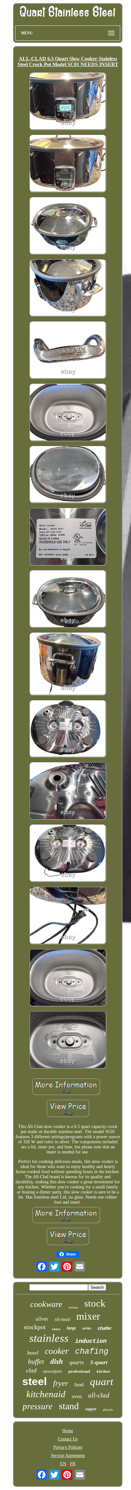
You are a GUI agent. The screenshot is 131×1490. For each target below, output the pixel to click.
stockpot (35, 1326)
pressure (37, 1406)
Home (67, 1430)
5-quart (98, 1362)
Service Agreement (68, 1455)
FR (72, 1463)
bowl (32, 1353)
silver (42, 1319)
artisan (73, 1307)
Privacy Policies (67, 1447)
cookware (46, 1304)
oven (77, 1396)
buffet (36, 1361)
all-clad (98, 1395)
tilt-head (62, 1319)
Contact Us (68, 1439)
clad (31, 1370)
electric (108, 1409)
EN (63, 1463)
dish (56, 1361)
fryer (60, 1383)
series (86, 1328)
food (79, 1384)
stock (95, 1303)
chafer (105, 1328)
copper (90, 1409)
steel (34, 1381)
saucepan (52, 1371)
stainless (49, 1338)
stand (69, 1406)
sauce (56, 1329)
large (71, 1328)
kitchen (103, 1371)
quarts (76, 1362)
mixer (88, 1316)
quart (101, 1381)
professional (79, 1371)
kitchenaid (46, 1394)
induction (91, 1341)
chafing (91, 1351)
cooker (57, 1351)
